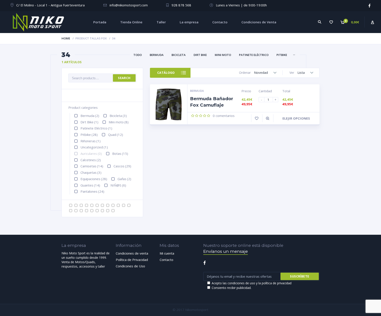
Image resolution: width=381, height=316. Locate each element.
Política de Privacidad (132, 259)
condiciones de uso (241, 283)
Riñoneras (90, 141)
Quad (115, 134)
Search (124, 78)
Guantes (90, 185)
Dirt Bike (200, 55)
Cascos (122, 166)
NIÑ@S (118, 185)
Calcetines (90, 160)
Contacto (220, 22)
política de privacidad (276, 283)
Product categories (83, 107)
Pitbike (281, 55)
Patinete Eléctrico (254, 55)
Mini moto (223, 55)
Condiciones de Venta (258, 22)
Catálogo (166, 72)
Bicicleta (179, 55)
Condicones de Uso (130, 266)
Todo (137, 55)
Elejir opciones (296, 118)
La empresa (189, 22)
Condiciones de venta (132, 253)
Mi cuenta (167, 253)
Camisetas (91, 166)
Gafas (124, 179)
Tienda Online (131, 22)
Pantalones (92, 191)
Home (66, 38)
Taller (161, 22)
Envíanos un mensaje (225, 251)
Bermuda (157, 55)
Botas (120, 153)
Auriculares (91, 153)
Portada (99, 22)
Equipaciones (93, 179)
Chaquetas (90, 172)
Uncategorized (94, 147)
